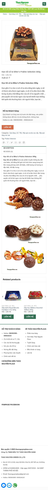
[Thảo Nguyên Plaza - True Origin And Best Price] (24, 4)
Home (5, 14)
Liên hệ (7, 127)
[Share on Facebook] (8, 143)
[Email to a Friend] (16, 143)
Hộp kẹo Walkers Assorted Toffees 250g (33, 309)
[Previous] (3, 301)
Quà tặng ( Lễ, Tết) (15, 14)
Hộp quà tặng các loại (30, 14)
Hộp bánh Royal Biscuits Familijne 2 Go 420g (10, 309)
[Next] (45, 301)
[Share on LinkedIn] (24, 143)
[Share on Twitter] (12, 143)
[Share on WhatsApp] (4, 143)
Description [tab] (8, 148)
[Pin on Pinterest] (20, 143)
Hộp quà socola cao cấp (30, 133)
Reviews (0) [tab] (8, 151)
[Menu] (4, 4)
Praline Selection (10, 139)
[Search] (44, 4)
